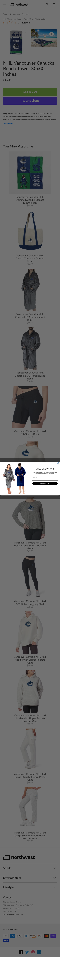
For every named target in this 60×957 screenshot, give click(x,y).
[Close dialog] (58, 463)
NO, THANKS (45, 488)
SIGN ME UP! (45, 483)
